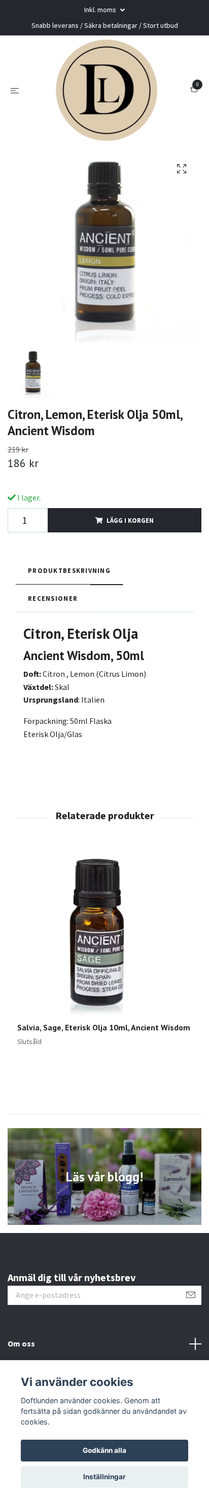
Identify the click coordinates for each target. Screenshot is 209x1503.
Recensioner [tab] (53, 598)
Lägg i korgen (130, 520)
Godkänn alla (104, 1450)
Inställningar (104, 1477)
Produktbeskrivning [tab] (69, 570)
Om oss (21, 1343)
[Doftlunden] (106, 90)
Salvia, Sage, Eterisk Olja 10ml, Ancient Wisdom (103, 1027)
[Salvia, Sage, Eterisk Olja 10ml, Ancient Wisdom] (104, 935)
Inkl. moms (101, 9)
